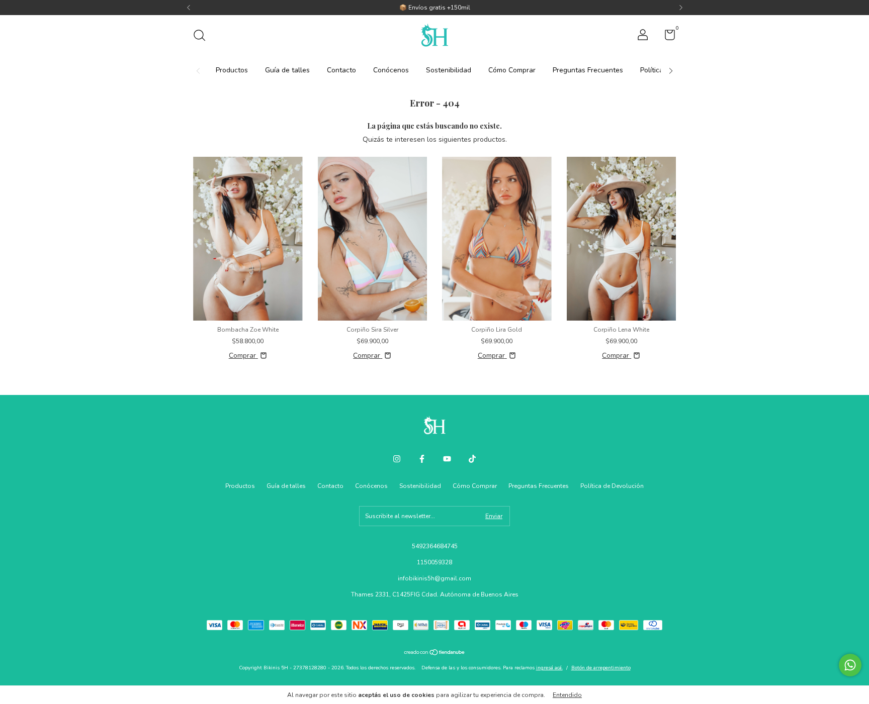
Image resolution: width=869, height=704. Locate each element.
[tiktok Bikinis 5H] (472, 459)
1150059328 (434, 562)
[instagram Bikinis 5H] (397, 459)
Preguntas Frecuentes (588, 70)
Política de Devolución (612, 486)
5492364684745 (435, 546)
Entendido (567, 695)
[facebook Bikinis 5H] (422, 459)
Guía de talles (287, 70)
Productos (232, 70)
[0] (666, 37)
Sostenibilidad (448, 70)
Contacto (341, 70)
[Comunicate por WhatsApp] (850, 665)
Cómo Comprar (512, 70)
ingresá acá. (549, 667)
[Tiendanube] (434, 653)
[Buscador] (203, 37)
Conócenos (391, 70)
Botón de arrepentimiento (601, 667)
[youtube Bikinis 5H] (447, 459)
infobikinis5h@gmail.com (434, 578)
